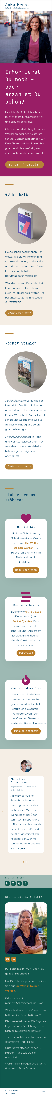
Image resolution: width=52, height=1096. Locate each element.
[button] (4, 811)
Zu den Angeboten (25, 164)
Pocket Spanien (22, 621)
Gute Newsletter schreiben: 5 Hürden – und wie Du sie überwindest (23, 1052)
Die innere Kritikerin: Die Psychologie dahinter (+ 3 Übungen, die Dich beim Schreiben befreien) (25, 1026)
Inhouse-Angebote (26, 731)
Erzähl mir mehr (19, 313)
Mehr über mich (26, 570)
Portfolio (26, 653)
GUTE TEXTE (33, 611)
